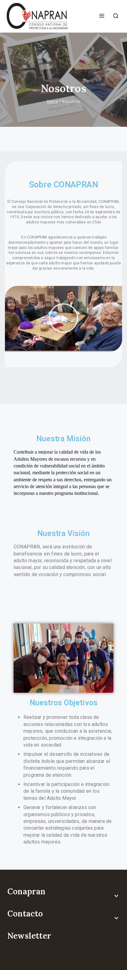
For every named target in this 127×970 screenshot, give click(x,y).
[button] (63, 319)
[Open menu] (101, 16)
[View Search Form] (115, 16)
